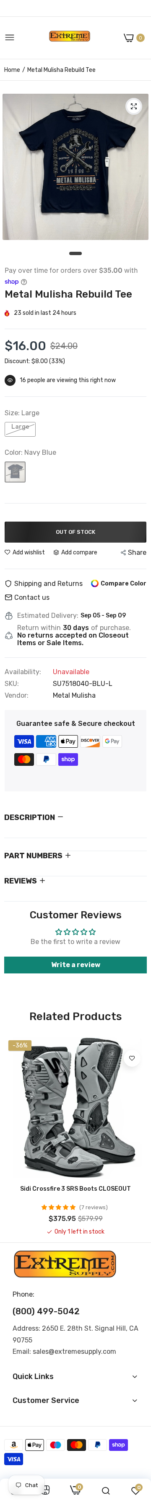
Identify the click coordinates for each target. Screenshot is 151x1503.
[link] (132, 1058)
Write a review (75, 965)
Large (20, 426)
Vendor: (17, 695)
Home (12, 70)
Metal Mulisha (74, 695)
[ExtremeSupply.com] (70, 38)
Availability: (23, 672)
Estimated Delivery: (47, 616)
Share (137, 552)
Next (136, 1136)
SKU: (12, 684)
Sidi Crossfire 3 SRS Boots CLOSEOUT (75, 1188)
